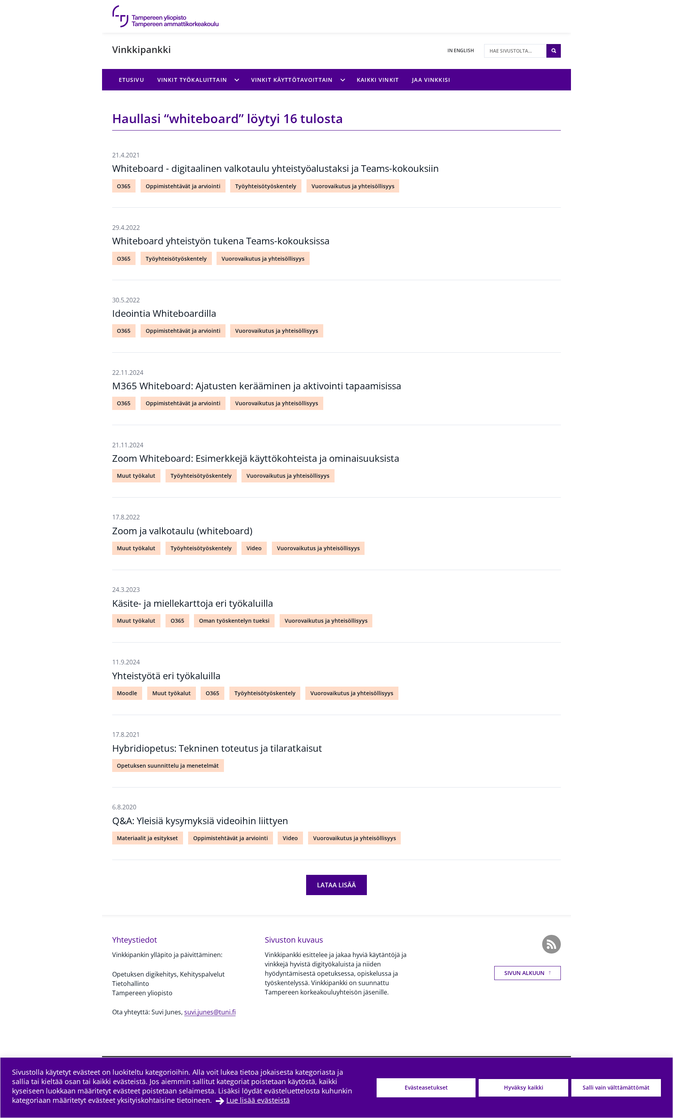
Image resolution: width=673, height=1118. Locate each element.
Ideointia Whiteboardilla (164, 313)
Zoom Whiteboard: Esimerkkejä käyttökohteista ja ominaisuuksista (255, 458)
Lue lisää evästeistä (258, 1100)
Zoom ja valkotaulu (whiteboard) (182, 530)
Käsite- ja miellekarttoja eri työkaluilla (192, 603)
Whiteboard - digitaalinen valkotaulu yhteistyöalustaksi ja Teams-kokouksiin (275, 168)
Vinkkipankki (141, 49)
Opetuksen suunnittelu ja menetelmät (168, 765)
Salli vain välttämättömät (616, 1087)
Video (254, 548)
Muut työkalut (136, 475)
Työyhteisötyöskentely (265, 186)
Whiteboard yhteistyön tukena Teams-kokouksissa (220, 240)
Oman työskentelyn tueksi (234, 620)
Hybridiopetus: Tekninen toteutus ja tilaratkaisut (217, 748)
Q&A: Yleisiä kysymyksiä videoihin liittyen (200, 820)
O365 (123, 186)
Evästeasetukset (426, 1087)
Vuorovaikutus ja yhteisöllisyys (353, 186)
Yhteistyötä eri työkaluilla (166, 675)
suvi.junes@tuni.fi (210, 1012)
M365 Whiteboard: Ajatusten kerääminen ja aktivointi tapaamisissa (256, 385)
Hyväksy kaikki (523, 1087)
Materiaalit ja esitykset (147, 838)
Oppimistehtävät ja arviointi (183, 186)
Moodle (127, 693)
